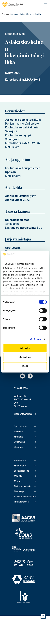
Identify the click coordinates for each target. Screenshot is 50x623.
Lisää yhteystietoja (23, 414)
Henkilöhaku (20, 460)
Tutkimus (18, 431)
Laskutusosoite (21, 471)
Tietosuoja (19, 491)
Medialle (18, 476)
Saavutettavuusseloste (25, 496)
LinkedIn (22, 376)
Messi (17, 481)
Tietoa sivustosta (22, 486)
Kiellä (25, 366)
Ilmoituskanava (21, 501)
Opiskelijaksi (20, 426)
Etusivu (5, 14)
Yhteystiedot (20, 465)
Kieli (8, 147)
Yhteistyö (18, 436)
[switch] (43, 310)
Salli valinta (25, 357)
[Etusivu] (12, 4)
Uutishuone (19, 442)
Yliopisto (18, 447)
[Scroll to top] (43, 616)
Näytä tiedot (35, 339)
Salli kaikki (25, 348)
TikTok (30, 376)
